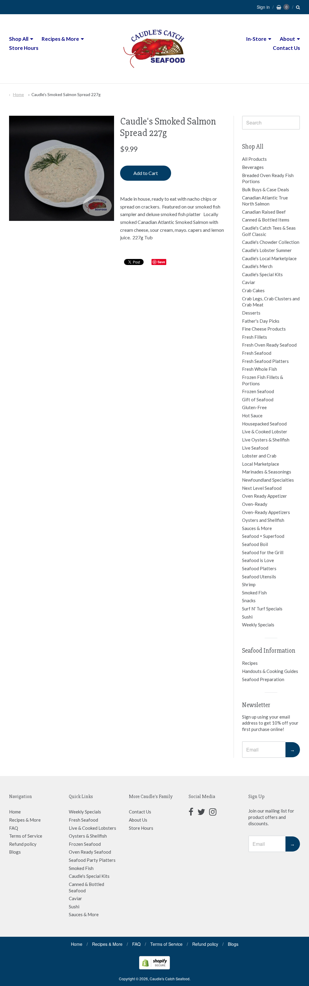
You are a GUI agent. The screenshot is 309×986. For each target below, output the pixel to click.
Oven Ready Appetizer (264, 496)
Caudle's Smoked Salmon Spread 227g (65, 94)
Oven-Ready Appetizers (266, 512)
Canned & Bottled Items (265, 219)
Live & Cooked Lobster (264, 431)
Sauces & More (257, 528)
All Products (254, 159)
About (287, 39)
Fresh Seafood (256, 353)
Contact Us (286, 48)
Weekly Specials (258, 624)
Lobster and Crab (259, 455)
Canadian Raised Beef (264, 212)
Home (18, 94)
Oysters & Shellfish (88, 836)
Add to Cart (145, 173)
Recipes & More (60, 39)
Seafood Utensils (259, 576)
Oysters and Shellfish (263, 520)
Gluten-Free (254, 407)
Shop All (18, 39)
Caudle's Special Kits (262, 274)
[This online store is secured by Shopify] (154, 967)
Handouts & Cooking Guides (270, 671)
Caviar (248, 282)
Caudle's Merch (257, 266)
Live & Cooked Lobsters (92, 828)
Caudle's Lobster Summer (267, 250)
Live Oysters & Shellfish (265, 439)
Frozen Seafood (258, 391)
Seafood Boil (255, 544)
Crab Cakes (253, 290)
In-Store (256, 39)
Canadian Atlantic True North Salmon (265, 201)
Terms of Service (25, 836)
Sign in (263, 7)
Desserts (251, 312)
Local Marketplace (260, 464)
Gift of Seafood (257, 399)
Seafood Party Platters (92, 860)
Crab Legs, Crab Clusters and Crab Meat (271, 302)
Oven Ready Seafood (90, 852)
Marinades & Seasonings (266, 471)
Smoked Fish (254, 592)
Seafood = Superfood (263, 536)
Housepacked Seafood (264, 423)
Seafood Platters (259, 568)
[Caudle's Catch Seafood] (154, 72)
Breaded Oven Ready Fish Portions (268, 178)
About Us (138, 820)
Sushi (247, 616)
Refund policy (23, 844)
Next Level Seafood (262, 488)
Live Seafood (255, 448)
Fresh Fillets (254, 337)
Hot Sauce (252, 415)
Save (161, 262)
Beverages (253, 167)
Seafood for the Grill (262, 552)
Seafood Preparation (263, 679)
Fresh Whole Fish (259, 369)
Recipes (250, 663)
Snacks (249, 600)
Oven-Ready (254, 504)
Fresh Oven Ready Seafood (269, 345)
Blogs (15, 852)
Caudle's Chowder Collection (270, 242)
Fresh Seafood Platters (265, 361)
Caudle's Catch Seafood (170, 978)
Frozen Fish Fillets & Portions (262, 380)
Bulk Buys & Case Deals (265, 189)
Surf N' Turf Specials (262, 608)
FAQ (13, 828)
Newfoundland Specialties (268, 480)
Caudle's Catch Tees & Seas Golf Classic (269, 231)
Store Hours (23, 48)
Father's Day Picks (260, 321)
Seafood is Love (258, 560)
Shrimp (249, 584)
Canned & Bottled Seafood (86, 887)
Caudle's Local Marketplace (269, 258)
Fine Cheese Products (264, 328)
